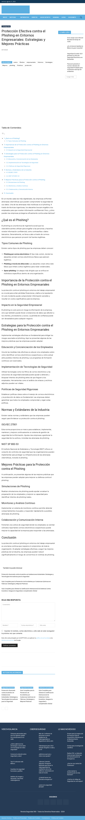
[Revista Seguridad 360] (16, 10)
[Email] (24, 55)
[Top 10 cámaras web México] (5, 763)
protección (28, 65)
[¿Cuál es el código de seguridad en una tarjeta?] (62, 781)
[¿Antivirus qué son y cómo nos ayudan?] (33, 756)
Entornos (40, 62)
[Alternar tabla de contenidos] (3, 134)
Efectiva (22, 62)
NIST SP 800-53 (14, 176)
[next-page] (6, 708)
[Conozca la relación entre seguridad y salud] (5, 756)
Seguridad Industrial (8, 687)
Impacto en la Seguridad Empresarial (20, 150)
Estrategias (48, 62)
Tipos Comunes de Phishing (17, 141)
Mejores (4, 65)
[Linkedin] (76, 1)
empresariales (31, 62)
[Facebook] (70, 1)
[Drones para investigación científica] (62, 747)
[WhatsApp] (19, 55)
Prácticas (20, 65)
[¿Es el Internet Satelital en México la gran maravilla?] (62, 48)
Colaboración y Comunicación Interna (21, 189)
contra (15, 62)
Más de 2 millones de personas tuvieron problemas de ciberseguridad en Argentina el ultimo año (46, 737)
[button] (80, 17)
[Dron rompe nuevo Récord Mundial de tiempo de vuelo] (62, 39)
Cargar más (70, 77)
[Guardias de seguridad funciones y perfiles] (5, 771)
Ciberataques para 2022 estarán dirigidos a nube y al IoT (47, 747)
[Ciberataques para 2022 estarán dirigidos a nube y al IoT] (33, 747)
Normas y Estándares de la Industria (18, 170)
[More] (29, 55)
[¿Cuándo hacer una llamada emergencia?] (33, 779)
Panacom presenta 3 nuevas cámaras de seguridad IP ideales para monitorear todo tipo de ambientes (75, 67)
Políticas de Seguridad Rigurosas (19, 166)
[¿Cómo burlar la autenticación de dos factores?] (62, 772)
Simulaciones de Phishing (16, 182)
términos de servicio (8, 640)
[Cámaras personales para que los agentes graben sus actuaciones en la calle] (5, 735)
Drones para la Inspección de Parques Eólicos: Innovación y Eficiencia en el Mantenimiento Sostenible (75, 737)
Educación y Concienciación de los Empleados (23, 159)
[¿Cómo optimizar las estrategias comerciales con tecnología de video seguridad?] (5, 745)
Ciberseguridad (6, 26)
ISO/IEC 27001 (12, 172)
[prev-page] (3, 708)
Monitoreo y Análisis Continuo (18, 186)
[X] (9, 55)
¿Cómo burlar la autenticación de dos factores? (73, 773)
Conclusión (10, 193)
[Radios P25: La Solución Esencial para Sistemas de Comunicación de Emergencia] (62, 755)
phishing (12, 65)
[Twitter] (73, 1)
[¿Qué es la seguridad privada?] (33, 786)
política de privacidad (42, 638)
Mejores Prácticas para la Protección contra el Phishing (25, 180)
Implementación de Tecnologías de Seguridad (23, 162)
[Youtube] (79, 1)
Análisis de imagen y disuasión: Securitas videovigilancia (17, 778)
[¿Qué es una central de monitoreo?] (62, 765)
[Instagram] (82, 1)
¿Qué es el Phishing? (12, 138)
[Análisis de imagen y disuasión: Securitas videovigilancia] (5, 778)
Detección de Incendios (46, 687)
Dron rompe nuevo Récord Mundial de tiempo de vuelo (75, 39)
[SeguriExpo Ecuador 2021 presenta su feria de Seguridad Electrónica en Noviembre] (62, 55)
